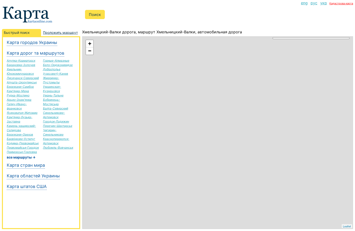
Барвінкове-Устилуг (21, 139)
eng (304, 2)
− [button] (89, 51)
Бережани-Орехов (20, 134)
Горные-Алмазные (56, 60)
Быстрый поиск (17, 32)
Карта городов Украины (32, 42)
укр (323, 2)
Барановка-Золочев (21, 65)
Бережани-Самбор (20, 86)
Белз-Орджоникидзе (58, 65)
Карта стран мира (26, 165)
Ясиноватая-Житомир (22, 113)
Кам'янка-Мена (18, 91)
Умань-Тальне (53, 95)
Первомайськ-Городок (23, 147)
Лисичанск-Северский (23, 78)
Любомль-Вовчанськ (58, 147)
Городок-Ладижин (56, 121)
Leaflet (347, 226)
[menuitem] (304, 3)
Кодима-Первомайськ (23, 143)
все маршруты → (21, 157)
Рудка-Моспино (18, 95)
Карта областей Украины (33, 175)
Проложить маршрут (60, 32)
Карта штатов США (27, 186)
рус (314, 2)
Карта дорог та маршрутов (35, 53)
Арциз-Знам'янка (19, 99)
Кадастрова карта (341, 3)
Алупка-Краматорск (21, 60)
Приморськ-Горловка (22, 152)
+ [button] (89, 44)
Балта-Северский (55, 108)
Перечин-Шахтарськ (57, 126)
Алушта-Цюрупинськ (22, 82)
